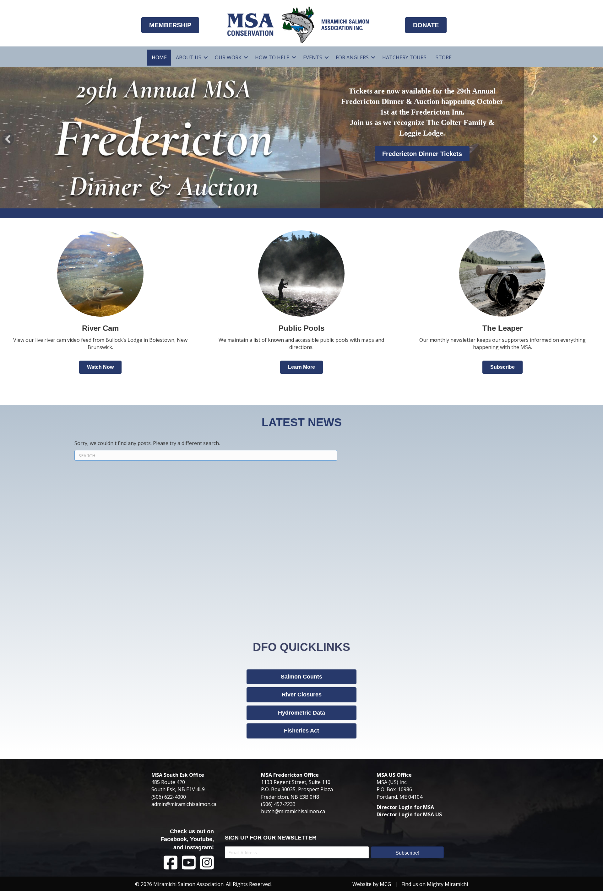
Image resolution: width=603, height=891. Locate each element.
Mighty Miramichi (447, 884)
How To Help (272, 57)
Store (444, 57)
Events (312, 57)
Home (159, 57)
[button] (205, 58)
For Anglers (352, 57)
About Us (188, 57)
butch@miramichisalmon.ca (293, 811)
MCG (385, 884)
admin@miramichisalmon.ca (183, 804)
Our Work (228, 57)
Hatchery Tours (404, 57)
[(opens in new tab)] (502, 272)
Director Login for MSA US (409, 814)
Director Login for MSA (405, 807)
